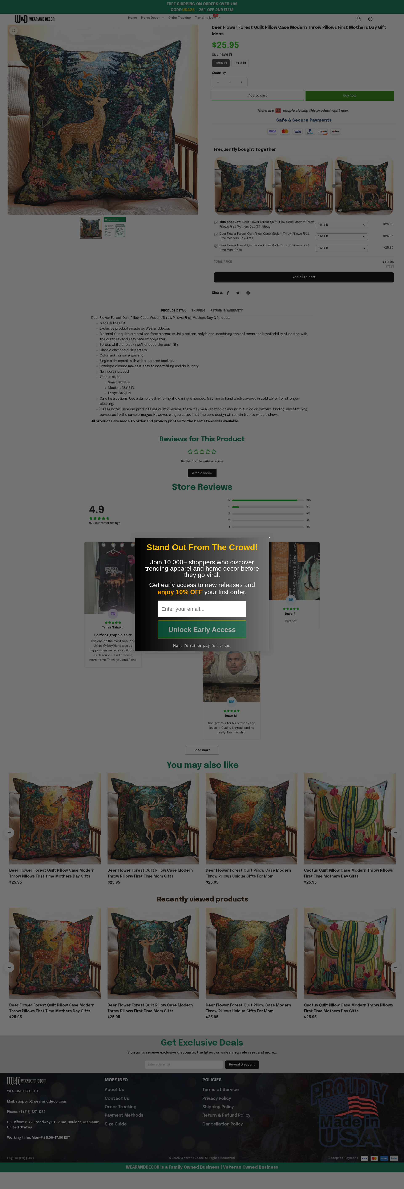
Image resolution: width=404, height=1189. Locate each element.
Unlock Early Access (202, 630)
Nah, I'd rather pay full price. (202, 646)
